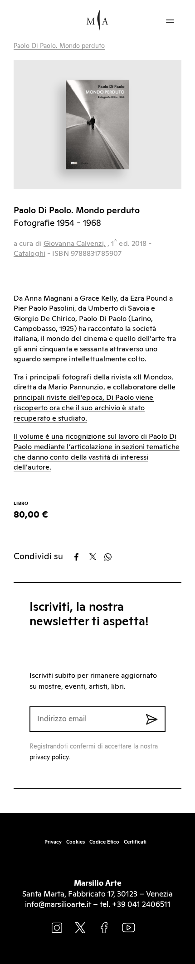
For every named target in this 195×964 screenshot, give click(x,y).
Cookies (75, 841)
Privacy (53, 841)
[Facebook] (81, 557)
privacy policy (48, 757)
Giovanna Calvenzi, (75, 243)
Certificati (135, 841)
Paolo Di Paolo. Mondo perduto (59, 46)
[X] (95, 557)
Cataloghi (29, 253)
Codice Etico (104, 841)
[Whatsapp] (110, 557)
